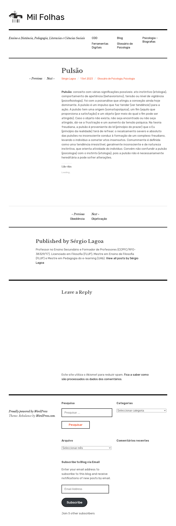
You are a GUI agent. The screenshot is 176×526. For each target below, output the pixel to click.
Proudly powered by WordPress (28, 411)
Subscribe (74, 502)
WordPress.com (45, 416)
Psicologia (129, 78)
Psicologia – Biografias (150, 39)
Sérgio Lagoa (69, 78)
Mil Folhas (46, 17)
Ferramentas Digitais (100, 45)
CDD (94, 38)
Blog (120, 38)
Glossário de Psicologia (125, 45)
